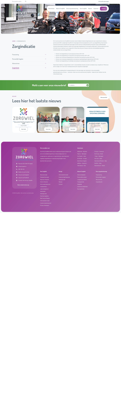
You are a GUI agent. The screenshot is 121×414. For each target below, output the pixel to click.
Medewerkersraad (44, 177)
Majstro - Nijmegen (81, 153)
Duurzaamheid (80, 189)
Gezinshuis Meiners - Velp (100, 161)
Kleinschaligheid (81, 174)
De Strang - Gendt (98, 153)
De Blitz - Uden (98, 163)
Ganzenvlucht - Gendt (99, 165)
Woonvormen (15, 63)
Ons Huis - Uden (98, 158)
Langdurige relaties (82, 179)
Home (13, 41)
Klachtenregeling (44, 196)
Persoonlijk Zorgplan (17, 59)
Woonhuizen (51, 8)
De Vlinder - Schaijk (82, 158)
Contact (103, 8)
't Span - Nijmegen (98, 156)
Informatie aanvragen (103, 1)
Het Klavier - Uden (81, 156)
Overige (60, 171)
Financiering (15, 54)
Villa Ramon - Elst (81, 165)
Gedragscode (43, 193)
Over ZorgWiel (83, 8)
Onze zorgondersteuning (72, 8)
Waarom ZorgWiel (60, 8)
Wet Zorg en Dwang (44, 198)
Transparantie (80, 182)
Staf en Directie (44, 182)
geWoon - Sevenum (82, 163)
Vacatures (95, 8)
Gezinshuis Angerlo (82, 161)
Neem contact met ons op (23, 185)
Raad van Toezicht (44, 179)
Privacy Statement (44, 205)
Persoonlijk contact (82, 177)
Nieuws (90, 8)
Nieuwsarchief (104, 97)
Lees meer (23, 129)
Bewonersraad (43, 174)
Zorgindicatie (15, 68)
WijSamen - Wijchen (82, 151)
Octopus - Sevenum (99, 151)
